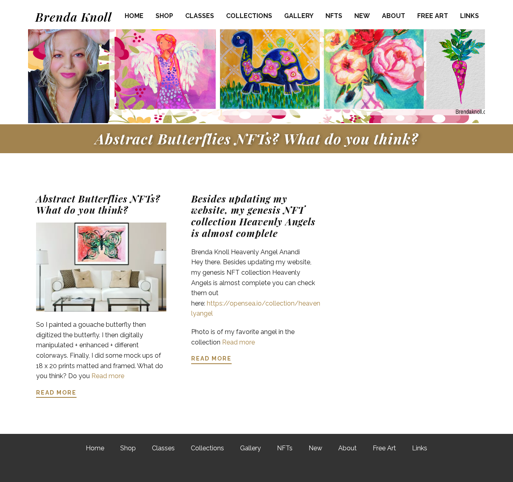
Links (469, 16)
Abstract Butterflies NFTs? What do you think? (256, 138)
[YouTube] (298, 469)
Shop (164, 16)
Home (134, 16)
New (362, 16)
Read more (107, 376)
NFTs (333, 16)
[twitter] (255, 469)
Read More (56, 392)
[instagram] (277, 469)
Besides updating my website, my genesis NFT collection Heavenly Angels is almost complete (253, 215)
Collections (249, 16)
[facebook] (233, 469)
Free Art (432, 16)
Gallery (298, 16)
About (393, 16)
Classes (199, 16)
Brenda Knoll (73, 17)
